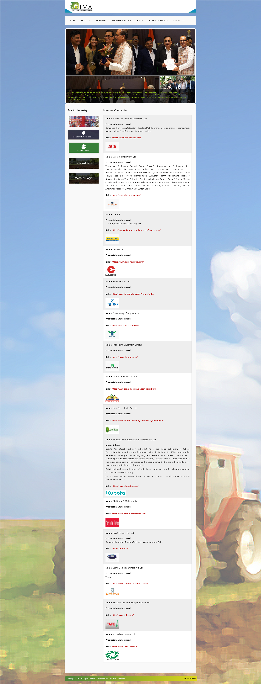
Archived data (84, 163)
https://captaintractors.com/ (126, 195)
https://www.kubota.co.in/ (125, 486)
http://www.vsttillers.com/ (125, 646)
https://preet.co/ (120, 548)
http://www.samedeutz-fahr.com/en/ (130, 583)
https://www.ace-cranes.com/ (127, 137)
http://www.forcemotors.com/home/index (133, 294)
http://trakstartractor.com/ (125, 325)
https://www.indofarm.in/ (125, 357)
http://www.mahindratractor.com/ (129, 513)
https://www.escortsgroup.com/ (128, 261)
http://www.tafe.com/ (123, 615)
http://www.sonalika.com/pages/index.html (134, 388)
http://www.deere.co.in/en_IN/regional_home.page (137, 420)
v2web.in (192, 679)
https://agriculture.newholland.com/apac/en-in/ (136, 230)
